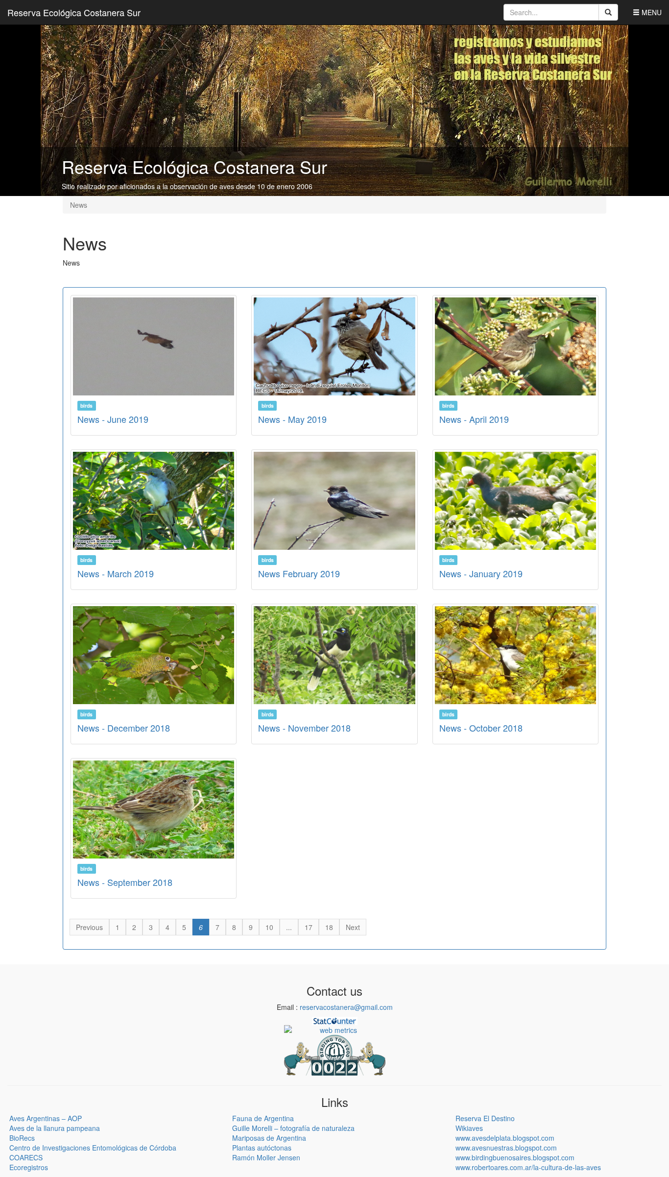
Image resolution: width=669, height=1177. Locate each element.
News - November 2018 (304, 727)
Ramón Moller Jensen (266, 1157)
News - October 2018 (481, 727)
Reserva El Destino (485, 1118)
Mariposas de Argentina (269, 1138)
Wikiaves (469, 1128)
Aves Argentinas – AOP (45, 1118)
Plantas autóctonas (261, 1147)
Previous (89, 927)
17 (308, 927)
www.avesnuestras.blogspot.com (506, 1147)
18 (329, 927)
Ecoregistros (28, 1167)
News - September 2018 (124, 882)
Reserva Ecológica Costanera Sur (74, 12)
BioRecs (22, 1138)
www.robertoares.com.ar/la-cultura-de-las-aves (528, 1167)
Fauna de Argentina (263, 1118)
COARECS (26, 1157)
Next (353, 927)
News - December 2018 (123, 727)
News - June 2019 (112, 419)
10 (269, 927)
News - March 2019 (115, 573)
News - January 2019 (481, 573)
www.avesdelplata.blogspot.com (504, 1138)
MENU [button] (651, 12)
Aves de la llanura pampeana (54, 1128)
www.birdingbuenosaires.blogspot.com (514, 1157)
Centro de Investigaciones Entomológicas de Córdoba (92, 1147)
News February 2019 (299, 573)
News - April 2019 (474, 419)
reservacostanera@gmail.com (346, 1007)
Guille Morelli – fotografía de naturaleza (293, 1128)
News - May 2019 (292, 419)
